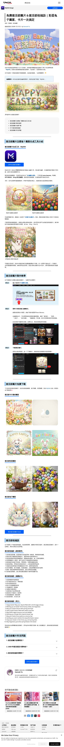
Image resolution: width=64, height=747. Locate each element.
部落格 (10, 23)
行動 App (13, 729)
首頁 (6, 23)
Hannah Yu (26, 26)
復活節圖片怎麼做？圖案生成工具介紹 (20, 121)
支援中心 (33, 727)
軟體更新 (33, 729)
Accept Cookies (55, 744)
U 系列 (22, 727)
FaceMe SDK (23, 729)
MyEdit (8, 69)
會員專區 (44, 727)
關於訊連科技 (5, 727)
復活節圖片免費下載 (15, 125)
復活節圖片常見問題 (15, 130)
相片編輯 (15, 23)
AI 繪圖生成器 (31, 175)
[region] (32, 740)
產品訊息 (27, 3)
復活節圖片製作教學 (15, 123)
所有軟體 (13, 727)
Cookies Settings (31, 744)
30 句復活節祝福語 (15, 128)
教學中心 (33, 731)
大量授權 (13, 731)
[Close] (61, 735)
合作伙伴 (4, 731)
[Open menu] (59, 2)
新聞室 (3, 729)
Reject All (43, 744)
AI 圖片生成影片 (29, 217)
